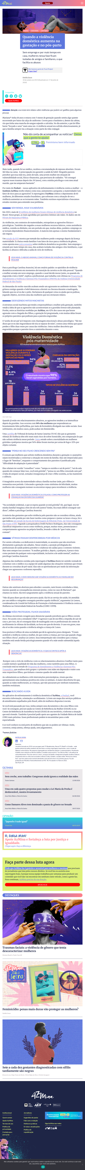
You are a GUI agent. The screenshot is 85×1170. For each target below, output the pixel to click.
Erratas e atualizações (32, 1127)
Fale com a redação (31, 1121)
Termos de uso (7, 1124)
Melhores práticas (30, 1124)
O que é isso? (32, 71)
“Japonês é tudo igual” (16, 821)
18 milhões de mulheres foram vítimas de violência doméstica (46, 212)
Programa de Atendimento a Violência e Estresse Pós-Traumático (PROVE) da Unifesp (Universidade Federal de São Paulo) (42, 279)
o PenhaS (65, 695)
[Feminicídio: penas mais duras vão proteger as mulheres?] (42, 983)
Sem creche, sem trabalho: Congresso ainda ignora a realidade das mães (41, 776)
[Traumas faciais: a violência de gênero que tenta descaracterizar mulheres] (42, 922)
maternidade (34, 30)
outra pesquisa (25, 244)
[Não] (82, 1164)
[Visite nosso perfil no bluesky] (48, 1129)
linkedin (17, 740)
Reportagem (44, 30)
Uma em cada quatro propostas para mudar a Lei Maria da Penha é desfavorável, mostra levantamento (38, 790)
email (22, 740)
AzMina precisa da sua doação (32, 879)
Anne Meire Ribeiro (10, 796)
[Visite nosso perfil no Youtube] (53, 1129)
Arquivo (26, 30)
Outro (37, 439)
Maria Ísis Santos (22, 796)
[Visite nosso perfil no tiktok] (46, 1129)
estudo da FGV (12, 238)
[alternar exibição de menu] (82, 3)
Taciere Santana (9, 780)
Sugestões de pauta (31, 1118)
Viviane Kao (8, 825)
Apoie (47, 3)
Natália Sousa (27, 77)
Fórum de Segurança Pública (15, 217)
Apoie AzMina (13, 101)
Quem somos (7, 1118)
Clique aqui (10, 846)
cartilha (10, 434)
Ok (43, 1167)
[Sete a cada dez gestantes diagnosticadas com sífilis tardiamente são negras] (42, 1041)
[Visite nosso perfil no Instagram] (51, 1129)
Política (7, 772)
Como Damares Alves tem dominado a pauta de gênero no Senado (38, 804)
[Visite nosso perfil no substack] (56, 1129)
